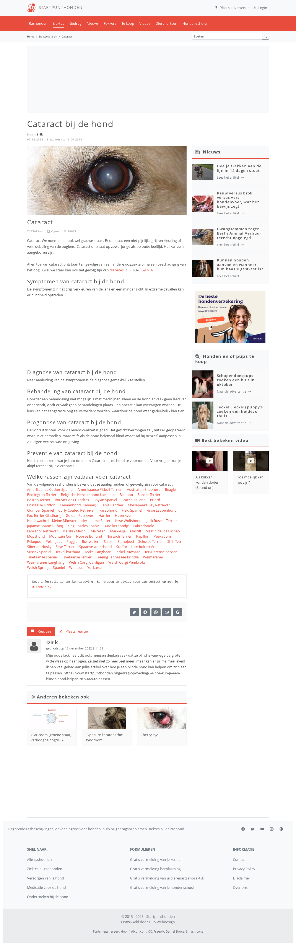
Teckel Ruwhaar (127, 552)
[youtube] (262, 829)
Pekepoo (34, 541)
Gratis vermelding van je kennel (155, 859)
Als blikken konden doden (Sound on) (207, 482)
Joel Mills (147, 270)
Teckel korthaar (67, 552)
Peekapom (162, 536)
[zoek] (265, 36)
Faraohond (108, 510)
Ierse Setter (101, 520)
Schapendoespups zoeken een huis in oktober (236, 380)
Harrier (105, 515)
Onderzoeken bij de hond (47, 896)
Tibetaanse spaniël (42, 557)
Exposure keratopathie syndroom (104, 737)
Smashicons (194, 931)
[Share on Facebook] (145, 612)
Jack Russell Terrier (162, 520)
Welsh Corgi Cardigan (86, 562)
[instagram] (271, 829)
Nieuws (93, 23)
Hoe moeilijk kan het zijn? (250, 480)
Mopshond (36, 536)
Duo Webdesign (162, 922)
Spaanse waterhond (95, 546)
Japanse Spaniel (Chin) (45, 526)
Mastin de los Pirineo (163, 531)
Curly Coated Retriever (76, 510)
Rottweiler (90, 541)
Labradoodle (143, 526)
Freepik (159, 931)
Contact (239, 859)
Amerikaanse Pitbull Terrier (100, 489)
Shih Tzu (174, 541)
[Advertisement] (148, 79)
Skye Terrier (65, 546)
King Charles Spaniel (84, 526)
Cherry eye (149, 735)
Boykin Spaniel (105, 500)
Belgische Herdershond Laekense (88, 494)
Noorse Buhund (89, 536)
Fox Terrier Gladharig (44, 515)
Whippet (76, 567)
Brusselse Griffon (41, 505)
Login (262, 7)
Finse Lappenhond (161, 510)
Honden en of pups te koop (224, 358)
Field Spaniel (132, 510)
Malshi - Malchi (74, 531)
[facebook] (243, 829)
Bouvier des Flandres (72, 500)
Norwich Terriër (119, 536)
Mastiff (135, 531)
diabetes (117, 270)
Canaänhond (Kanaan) (78, 505)
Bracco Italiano (133, 500)
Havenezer (123, 515)
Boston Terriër (38, 500)
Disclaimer (241, 878)
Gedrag (75, 23)
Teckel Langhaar (98, 552)
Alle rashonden (39, 859)
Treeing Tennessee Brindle (117, 557)
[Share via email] (166, 612)
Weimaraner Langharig (46, 562)
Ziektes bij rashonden (44, 868)
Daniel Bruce (175, 931)
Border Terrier (149, 494)
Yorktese (94, 567)
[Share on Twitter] (134, 612)
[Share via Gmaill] (177, 612)
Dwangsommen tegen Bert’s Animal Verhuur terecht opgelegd (239, 233)
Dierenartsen (166, 23)
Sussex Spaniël (39, 552)
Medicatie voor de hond (46, 887)
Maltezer (98, 531)
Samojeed (126, 541)
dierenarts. (41, 587)
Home (30, 36)
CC (150, 931)
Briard (155, 500)
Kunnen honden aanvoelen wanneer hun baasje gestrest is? (240, 264)
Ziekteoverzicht (48, 36)
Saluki (108, 541)
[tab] (41, 631)
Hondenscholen (195, 23)
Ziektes (58, 23)
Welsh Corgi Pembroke (127, 562)
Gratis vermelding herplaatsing (155, 868)
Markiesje (118, 531)
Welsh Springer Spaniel (46, 567)
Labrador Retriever (42, 531)
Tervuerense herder (161, 552)
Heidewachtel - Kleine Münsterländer (57, 520)
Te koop (128, 23)
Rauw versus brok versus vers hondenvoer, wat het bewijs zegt (238, 200)
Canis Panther (112, 505)
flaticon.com (137, 931)
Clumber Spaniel (40, 510)
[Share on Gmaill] (156, 612)
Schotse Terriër (150, 541)
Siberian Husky (39, 546)
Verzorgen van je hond (45, 878)
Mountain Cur (60, 536)
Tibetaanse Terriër (77, 557)
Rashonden (38, 23)
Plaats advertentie (234, 7)
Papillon (142, 536)
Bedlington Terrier (42, 494)
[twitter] (252, 829)
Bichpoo (126, 494)
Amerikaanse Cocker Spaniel (50, 489)
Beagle (170, 489)
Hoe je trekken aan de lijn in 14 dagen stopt (239, 168)
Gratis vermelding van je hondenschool (162, 887)
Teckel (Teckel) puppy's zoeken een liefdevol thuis (240, 411)
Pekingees (54, 541)
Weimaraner (153, 557)
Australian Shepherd (144, 489)
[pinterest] (281, 829)
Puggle (72, 541)
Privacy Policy (244, 868)
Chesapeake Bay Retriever (149, 505)
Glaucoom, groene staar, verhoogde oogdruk (51, 737)
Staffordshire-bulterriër (135, 546)
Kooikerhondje (117, 526)
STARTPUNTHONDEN (59, 7)
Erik (40, 134)
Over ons (240, 887)
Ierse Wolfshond (128, 520)
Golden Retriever (80, 515)
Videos (144, 23)
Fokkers (110, 23)
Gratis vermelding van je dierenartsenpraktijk (167, 878)
